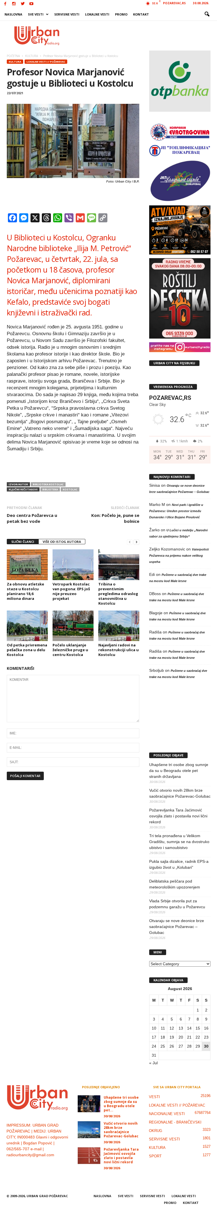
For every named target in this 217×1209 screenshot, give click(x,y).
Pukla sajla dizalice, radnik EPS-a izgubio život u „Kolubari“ (179, 864)
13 (181, 1028)
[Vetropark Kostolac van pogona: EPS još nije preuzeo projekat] (73, 564)
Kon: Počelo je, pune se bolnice (115, 518)
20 (181, 1037)
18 (162, 1037)
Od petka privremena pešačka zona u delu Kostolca (27, 649)
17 (154, 1037)
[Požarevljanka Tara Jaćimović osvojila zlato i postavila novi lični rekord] (89, 1155)
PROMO (121, 14)
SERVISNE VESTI (66, 14)
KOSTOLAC (70, 489)
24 (154, 1046)
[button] (207, 14)
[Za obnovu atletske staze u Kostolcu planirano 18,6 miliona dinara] (27, 564)
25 (162, 1046)
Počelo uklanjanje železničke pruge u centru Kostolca (70, 649)
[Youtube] (31, 4)
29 (198, 1046)
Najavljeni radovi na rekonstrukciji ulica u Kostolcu (118, 649)
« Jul (153, 1063)
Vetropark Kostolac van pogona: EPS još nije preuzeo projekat (71, 591)
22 (198, 1037)
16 (206, 1028)
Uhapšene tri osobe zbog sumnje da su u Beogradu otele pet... (121, 1104)
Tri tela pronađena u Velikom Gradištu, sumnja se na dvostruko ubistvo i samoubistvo (179, 841)
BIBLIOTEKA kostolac (48, 484)
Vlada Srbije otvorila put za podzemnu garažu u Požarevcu (177, 904)
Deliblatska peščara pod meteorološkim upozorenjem (174, 884)
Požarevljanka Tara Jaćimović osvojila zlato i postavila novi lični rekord (178, 816)
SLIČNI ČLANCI (22, 541)
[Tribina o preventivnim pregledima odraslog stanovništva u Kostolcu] (118, 564)
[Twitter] (22, 4)
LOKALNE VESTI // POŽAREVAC (46, 61)
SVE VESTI (36, 14)
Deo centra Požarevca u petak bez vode (32, 518)
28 (189, 1046)
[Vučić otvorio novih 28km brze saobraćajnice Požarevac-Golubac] (89, 1129)
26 (172, 1046)
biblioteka (50, 489)
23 (206, 1037)
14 (189, 1028)
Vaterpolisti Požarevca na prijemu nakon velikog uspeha (179, 555)
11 (163, 1028)
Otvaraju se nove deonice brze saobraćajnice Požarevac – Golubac (176, 926)
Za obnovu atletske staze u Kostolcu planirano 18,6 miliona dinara (25, 591)
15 (198, 1028)
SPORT (155, 1156)
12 (172, 1028)
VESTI (154, 1097)
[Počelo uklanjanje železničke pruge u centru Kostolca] (73, 626)
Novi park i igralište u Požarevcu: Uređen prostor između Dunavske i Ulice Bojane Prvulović (176, 511)
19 (172, 1037)
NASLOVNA (13, 14)
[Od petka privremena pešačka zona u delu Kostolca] (27, 626)
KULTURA (15, 61)
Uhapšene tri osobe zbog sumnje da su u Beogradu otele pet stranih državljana (178, 770)
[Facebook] (5, 4)
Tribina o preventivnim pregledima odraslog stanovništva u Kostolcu (118, 594)
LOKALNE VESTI (97, 14)
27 (181, 1046)
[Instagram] (13, 4)
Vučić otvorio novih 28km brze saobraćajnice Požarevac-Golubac (180, 793)
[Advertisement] (143, 35)
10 (154, 1028)
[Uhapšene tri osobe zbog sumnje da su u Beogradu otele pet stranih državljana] (89, 1103)
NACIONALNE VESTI (167, 1114)
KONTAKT (141, 14)
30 (206, 1046)
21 (189, 1037)
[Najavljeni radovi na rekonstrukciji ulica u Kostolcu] (118, 626)
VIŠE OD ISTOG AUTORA (62, 541)
